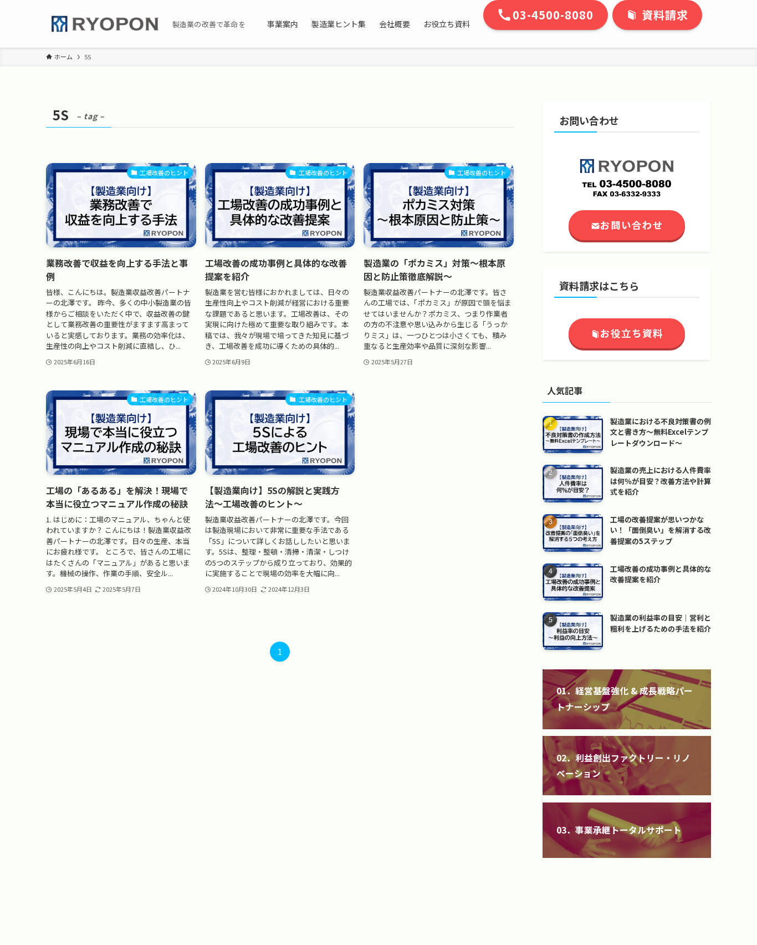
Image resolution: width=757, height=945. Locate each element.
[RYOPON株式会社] (104, 24)
